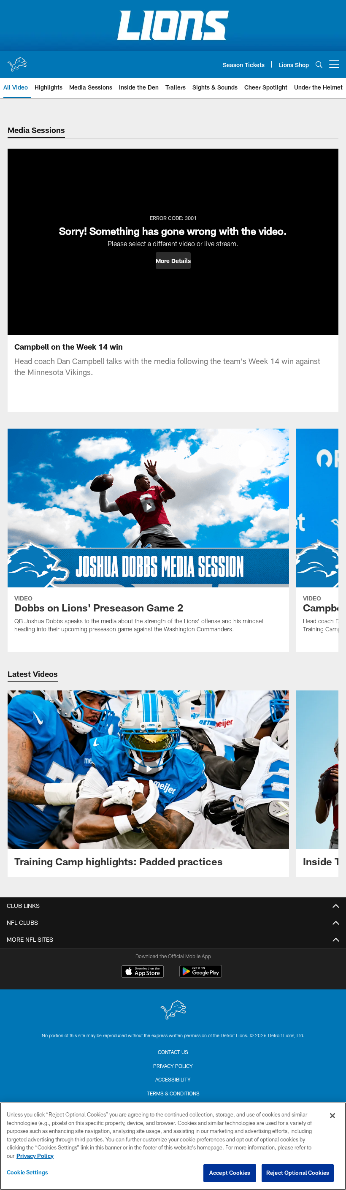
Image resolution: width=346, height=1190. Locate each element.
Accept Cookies (229, 1172)
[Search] (319, 64)
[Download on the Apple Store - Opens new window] (142, 972)
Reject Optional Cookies (297, 1172)
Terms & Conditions (173, 1093)
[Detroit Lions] (173, 1010)
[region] (173, 1146)
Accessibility (173, 1079)
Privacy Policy (173, 1066)
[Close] (332, 1115)
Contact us (173, 1052)
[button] (173, 260)
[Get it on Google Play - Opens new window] (200, 975)
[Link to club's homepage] (17, 61)
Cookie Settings (27, 1172)
